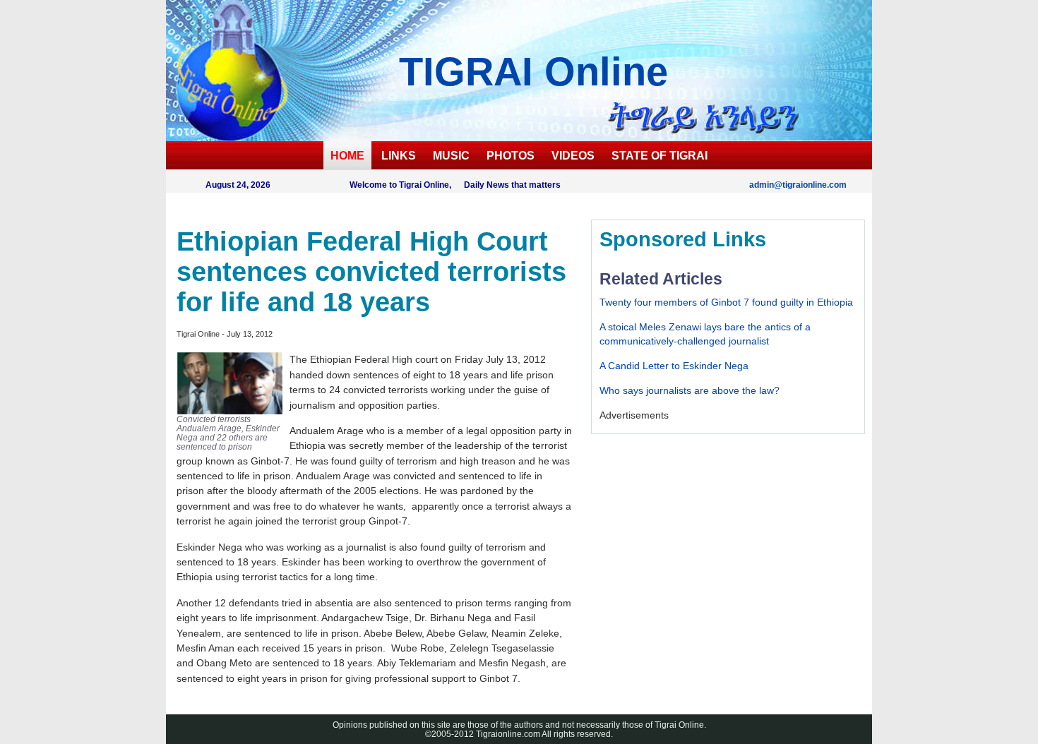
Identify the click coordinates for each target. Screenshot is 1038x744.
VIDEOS (573, 156)
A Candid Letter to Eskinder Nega (673, 365)
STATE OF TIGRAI (660, 156)
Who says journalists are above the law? (689, 390)
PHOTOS (511, 156)
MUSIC (451, 156)
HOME (347, 156)
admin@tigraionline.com (798, 184)
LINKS (398, 156)
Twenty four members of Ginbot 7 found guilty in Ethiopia (726, 302)
